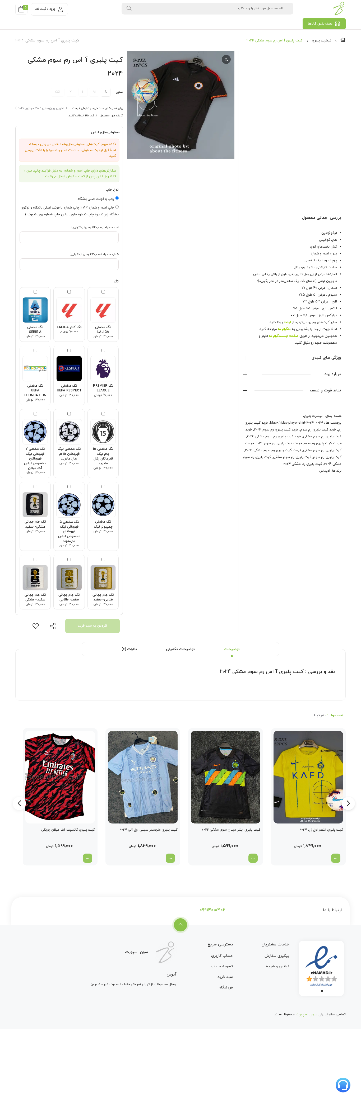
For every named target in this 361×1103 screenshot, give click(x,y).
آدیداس (324, 470)
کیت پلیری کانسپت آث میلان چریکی (68, 829)
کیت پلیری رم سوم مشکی (292, 457)
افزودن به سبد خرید (92, 625)
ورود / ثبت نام (45, 9)
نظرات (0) (129, 649)
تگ (116, 281)
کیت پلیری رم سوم (327, 457)
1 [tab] (322, 991)
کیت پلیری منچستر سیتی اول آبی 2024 (148, 829)
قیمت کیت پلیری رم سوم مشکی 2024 (273, 450)
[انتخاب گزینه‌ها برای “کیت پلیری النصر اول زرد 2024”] (335, 858)
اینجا (287, 322)
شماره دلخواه (94, 254)
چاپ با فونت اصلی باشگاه (96, 199)
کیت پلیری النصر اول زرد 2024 (321, 829)
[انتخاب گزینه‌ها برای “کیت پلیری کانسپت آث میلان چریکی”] (87, 858)
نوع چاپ (112, 189)
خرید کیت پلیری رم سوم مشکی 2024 (274, 436)
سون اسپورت (306, 1014)
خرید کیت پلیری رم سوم (318, 429)
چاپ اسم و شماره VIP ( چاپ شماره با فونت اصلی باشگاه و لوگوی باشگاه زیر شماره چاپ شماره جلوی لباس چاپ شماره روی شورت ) (70, 211)
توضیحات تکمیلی (180, 649)
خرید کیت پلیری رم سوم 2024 (276, 429)
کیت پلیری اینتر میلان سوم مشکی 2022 (231, 829)
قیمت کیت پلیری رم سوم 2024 (279, 443)
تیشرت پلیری (321, 40)
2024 (319, 422)
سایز (119, 92)
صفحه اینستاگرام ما (283, 336)
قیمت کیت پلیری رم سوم (322, 443)
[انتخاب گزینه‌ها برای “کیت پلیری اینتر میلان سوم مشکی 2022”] (253, 858)
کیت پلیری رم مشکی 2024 (302, 464)
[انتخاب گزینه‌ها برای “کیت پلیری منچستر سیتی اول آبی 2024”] (170, 858)
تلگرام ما (284, 329)
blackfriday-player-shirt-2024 (292, 422)
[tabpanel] (321, 967)
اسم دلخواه (95, 227)
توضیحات (232, 649)
